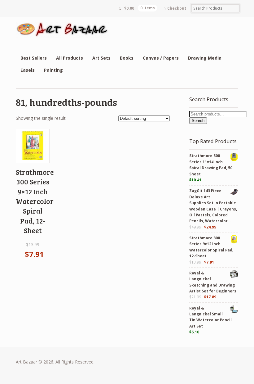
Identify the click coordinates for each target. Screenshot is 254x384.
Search (198, 120)
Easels (27, 70)
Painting (53, 70)
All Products (69, 58)
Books (127, 58)
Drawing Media (204, 58)
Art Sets (101, 58)
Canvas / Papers (161, 58)
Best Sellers (33, 58)
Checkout (176, 8)
